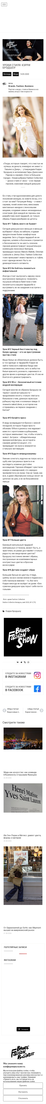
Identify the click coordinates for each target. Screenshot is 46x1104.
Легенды (7, 74)
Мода (15, 74)
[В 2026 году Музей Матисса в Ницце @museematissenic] (33, 973)
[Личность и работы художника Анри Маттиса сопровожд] (13, 973)
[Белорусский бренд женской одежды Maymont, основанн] (13, 996)
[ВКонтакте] (17, 662)
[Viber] (24, 662)
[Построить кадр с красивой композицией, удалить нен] (13, 1019)
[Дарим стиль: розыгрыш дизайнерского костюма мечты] (33, 985)
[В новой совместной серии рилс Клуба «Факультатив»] (33, 996)
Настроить (23, 1092)
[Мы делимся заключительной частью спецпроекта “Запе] (13, 1008)
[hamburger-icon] (4, 4)
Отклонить (23, 1098)
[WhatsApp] (28, 662)
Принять (23, 1085)
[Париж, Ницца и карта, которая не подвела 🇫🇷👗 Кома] (13, 985)
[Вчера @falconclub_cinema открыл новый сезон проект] (33, 1008)
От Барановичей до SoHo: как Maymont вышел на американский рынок (22, 929)
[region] (23, 1081)
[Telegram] (21, 662)
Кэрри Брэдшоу (13, 611)
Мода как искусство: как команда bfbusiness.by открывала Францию (20, 773)
